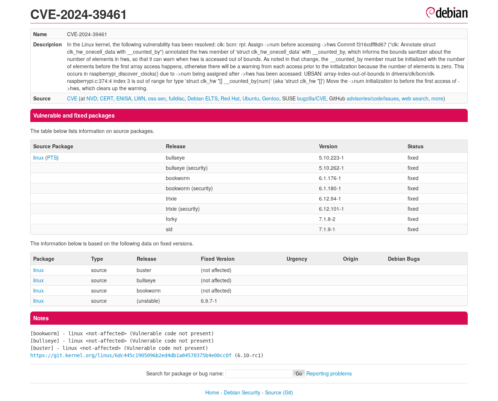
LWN (139, 98)
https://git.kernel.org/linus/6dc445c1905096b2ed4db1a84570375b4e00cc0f (131, 355)
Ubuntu (250, 98)
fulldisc (176, 98)
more (437, 98)
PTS (52, 157)
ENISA (123, 98)
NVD (91, 98)
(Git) (288, 392)
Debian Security (242, 392)
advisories (358, 98)
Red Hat (230, 98)
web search (415, 98)
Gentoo (270, 98)
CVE (72, 98)
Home (212, 392)
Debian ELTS (202, 98)
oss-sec (157, 98)
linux (38, 157)
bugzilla (306, 98)
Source (273, 392)
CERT (106, 98)
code (377, 98)
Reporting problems (329, 373)
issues (391, 98)
